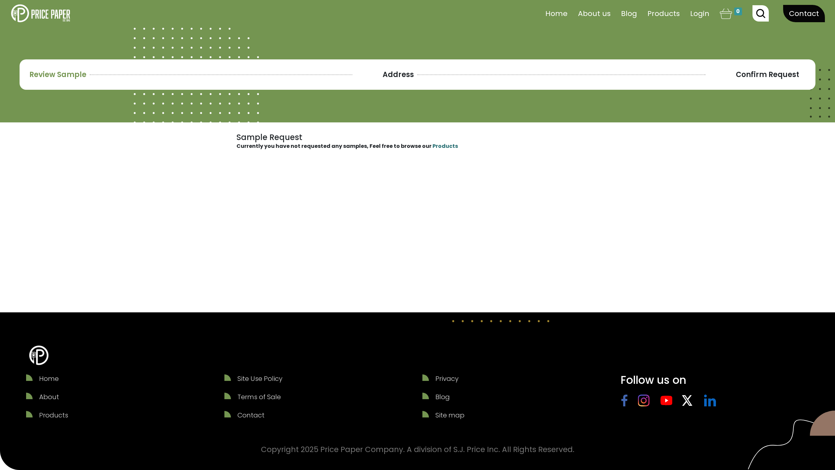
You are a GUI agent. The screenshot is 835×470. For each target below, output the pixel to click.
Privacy (447, 378)
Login (699, 13)
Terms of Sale (259, 396)
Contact (804, 13)
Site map (449, 415)
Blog (442, 396)
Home (49, 378)
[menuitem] (556, 14)
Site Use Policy (259, 378)
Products (445, 146)
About (49, 396)
